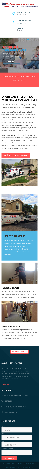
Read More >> (6, 384)
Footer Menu (18, 352)
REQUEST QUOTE (18, 155)
